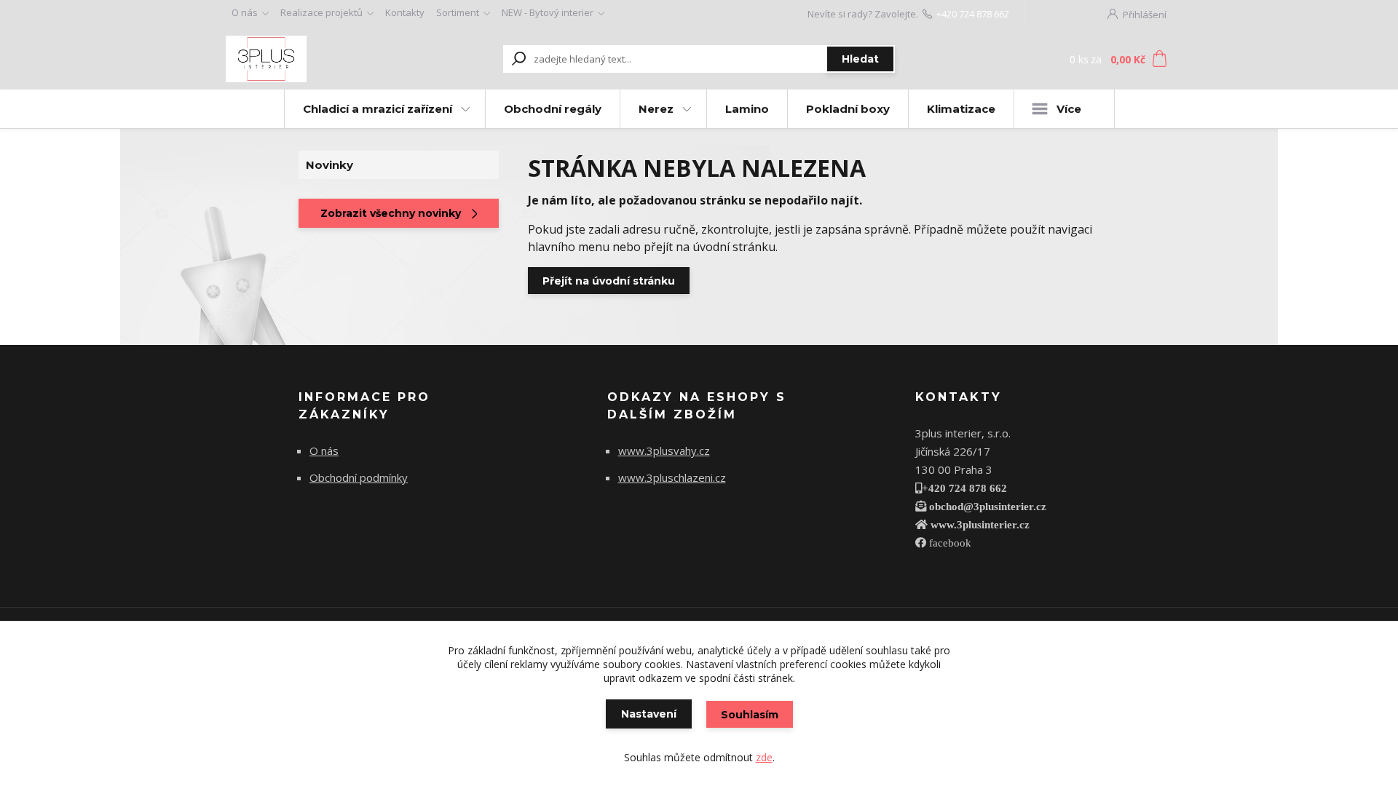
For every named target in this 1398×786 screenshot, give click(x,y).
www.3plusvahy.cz (664, 450)
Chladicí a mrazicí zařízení (377, 109)
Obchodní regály (552, 109)
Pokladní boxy (848, 109)
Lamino (747, 109)
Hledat (860, 59)
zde (764, 757)
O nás (245, 12)
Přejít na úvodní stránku (608, 280)
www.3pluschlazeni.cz (672, 477)
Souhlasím (749, 714)
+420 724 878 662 (972, 13)
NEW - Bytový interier (547, 12)
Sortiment (457, 12)
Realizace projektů (321, 12)
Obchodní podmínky (358, 477)
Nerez (656, 109)
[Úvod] (314, 59)
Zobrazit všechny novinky (390, 213)
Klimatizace (961, 109)
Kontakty (404, 12)
